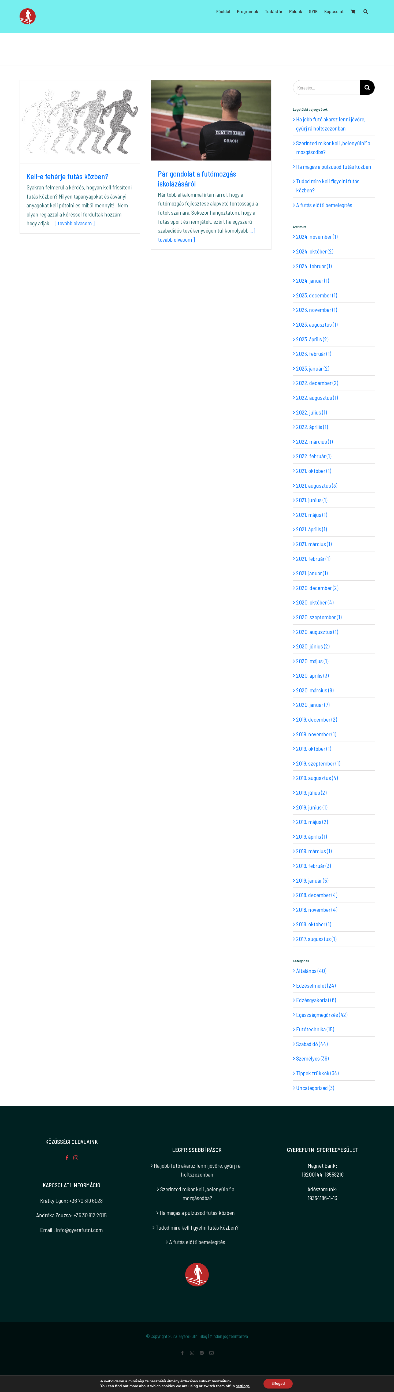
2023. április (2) (312, 339)
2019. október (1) (313, 748)
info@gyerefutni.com (79, 1229)
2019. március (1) (314, 851)
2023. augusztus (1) (316, 324)
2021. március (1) (314, 543)
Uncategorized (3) (315, 1087)
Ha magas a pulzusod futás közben (333, 166)
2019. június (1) (311, 807)
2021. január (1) (312, 573)
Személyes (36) (312, 1058)
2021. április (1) (311, 529)
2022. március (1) (314, 441)
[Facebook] (67, 1157)
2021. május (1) (311, 514)
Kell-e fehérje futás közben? (68, 176)
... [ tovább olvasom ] (72, 223)
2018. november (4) (316, 909)
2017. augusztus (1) (316, 938)
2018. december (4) (316, 894)
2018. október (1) (313, 924)
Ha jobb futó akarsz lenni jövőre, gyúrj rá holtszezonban (197, 1170)
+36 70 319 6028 (86, 1200)
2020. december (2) (317, 587)
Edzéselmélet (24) (316, 985)
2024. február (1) (314, 266)
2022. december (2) (317, 382)
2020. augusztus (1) (317, 631)
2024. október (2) (314, 251)
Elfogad (278, 1383)
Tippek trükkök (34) (317, 1073)
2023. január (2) (312, 368)
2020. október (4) (314, 602)
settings (243, 1386)
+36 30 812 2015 (90, 1215)
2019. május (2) (312, 821)
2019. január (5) (312, 880)
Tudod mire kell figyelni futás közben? (197, 1227)
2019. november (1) (316, 734)
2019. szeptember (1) (318, 763)
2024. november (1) (316, 236)
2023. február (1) (313, 353)
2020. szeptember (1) (318, 617)
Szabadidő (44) (312, 1043)
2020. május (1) (312, 661)
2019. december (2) (316, 719)
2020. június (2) (312, 646)
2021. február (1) (313, 558)
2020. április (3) (312, 675)
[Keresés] (365, 11)
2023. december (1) (316, 295)
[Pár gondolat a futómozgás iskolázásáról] (211, 120)
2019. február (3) (313, 865)
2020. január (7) (312, 704)
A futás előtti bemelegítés (324, 204)
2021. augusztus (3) (316, 485)
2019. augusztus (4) (317, 777)
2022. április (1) (312, 426)
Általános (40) (311, 970)
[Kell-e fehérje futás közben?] (80, 121)
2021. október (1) (313, 470)
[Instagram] (75, 1157)
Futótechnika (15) (315, 1029)
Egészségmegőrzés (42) (321, 1014)
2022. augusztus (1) (317, 397)
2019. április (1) (311, 836)
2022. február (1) (313, 456)
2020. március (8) (314, 690)
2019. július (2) (311, 792)
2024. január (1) (312, 280)
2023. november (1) (316, 309)
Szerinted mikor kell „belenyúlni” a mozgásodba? (197, 1193)
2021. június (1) (311, 500)
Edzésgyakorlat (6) (316, 1000)
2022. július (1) (311, 412)
